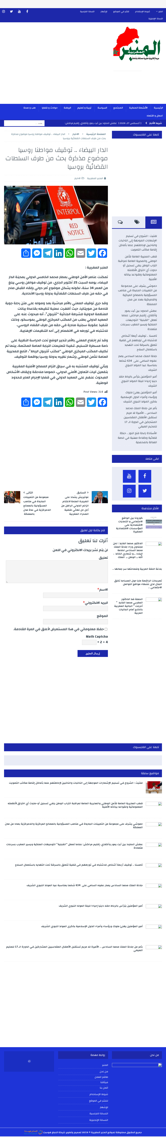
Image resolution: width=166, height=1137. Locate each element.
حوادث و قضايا (49, 107)
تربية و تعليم (84, 107)
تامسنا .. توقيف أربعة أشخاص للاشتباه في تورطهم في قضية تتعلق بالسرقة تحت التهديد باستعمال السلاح (138, 342)
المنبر (161, 12)
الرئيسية (158, 107)
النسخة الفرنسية (87, 12)
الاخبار (77, 178)
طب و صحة (29, 107)
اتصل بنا (104, 1088)
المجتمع (118, 107)
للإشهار (104, 12)
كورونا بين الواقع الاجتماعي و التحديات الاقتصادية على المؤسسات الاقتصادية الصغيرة (129, 525)
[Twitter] (11, 11)
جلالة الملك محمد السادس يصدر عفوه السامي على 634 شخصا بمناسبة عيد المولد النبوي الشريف (137, 363)
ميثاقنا (104, 1082)
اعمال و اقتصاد (155, 115)
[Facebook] (27, 11)
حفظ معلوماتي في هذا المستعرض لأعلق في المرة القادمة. (58, 629)
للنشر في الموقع (121, 12)
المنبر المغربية (95, 178)
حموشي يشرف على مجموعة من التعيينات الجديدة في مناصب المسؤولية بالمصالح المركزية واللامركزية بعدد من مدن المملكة (137, 295)
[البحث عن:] (24, 123)
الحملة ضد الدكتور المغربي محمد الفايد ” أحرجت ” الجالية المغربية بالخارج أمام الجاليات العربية (128, 606)
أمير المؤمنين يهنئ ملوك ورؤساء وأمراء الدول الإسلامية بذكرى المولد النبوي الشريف (139, 397)
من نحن (104, 1071)
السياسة (102, 107)
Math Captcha (97, 636)
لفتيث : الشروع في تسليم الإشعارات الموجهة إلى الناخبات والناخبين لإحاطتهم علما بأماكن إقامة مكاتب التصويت (138, 242)
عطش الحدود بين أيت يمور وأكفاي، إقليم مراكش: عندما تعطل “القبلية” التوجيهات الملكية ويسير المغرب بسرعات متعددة (138, 320)
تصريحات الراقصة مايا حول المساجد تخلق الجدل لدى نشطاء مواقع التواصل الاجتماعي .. (138, 584)
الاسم (103, 589)
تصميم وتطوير (73, 1132)
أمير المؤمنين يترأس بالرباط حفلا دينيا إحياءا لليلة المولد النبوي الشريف (138, 381)
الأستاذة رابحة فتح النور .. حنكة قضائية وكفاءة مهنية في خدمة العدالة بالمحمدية (137, 438)
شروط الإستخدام (142, 12)
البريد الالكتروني (96, 603)
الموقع (102, 616)
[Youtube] (19, 11)
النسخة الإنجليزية (155, 19)
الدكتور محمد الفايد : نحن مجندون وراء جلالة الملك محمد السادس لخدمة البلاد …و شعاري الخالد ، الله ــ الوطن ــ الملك (128, 550)
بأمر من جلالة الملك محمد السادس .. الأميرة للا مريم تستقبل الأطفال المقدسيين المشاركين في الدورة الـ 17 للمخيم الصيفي (140, 417)
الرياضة (67, 107)
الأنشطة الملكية (138, 107)
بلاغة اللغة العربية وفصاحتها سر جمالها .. (137, 568)
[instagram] (3, 11)
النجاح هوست (50, 1132)
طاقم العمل (101, 1077)
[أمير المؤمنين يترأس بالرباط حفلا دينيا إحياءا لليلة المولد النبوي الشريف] (154, 910)
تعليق (103, 558)
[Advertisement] (54, 65)
